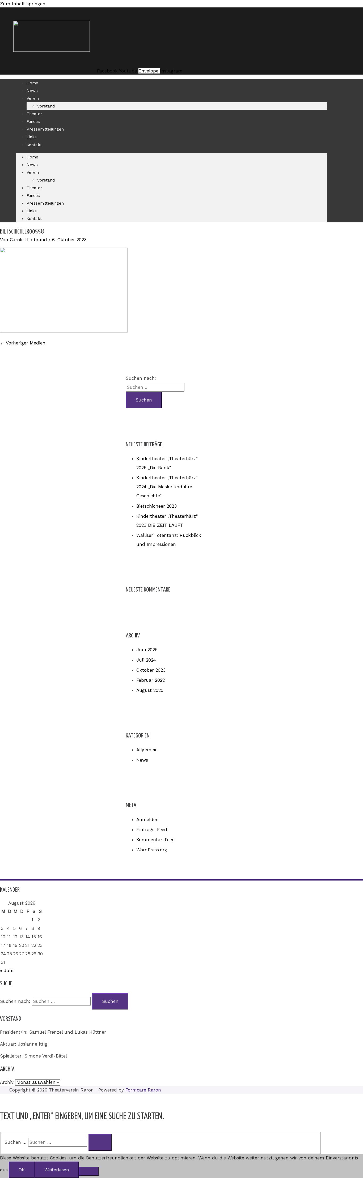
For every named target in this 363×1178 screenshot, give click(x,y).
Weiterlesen (56, 1169)
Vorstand (46, 106)
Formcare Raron (143, 1090)
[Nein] (89, 1171)
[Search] (100, 1142)
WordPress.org (151, 849)
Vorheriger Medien (22, 343)
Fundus (33, 121)
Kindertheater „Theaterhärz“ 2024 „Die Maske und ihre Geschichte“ (167, 486)
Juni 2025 (147, 649)
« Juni (6, 970)
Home (32, 83)
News (32, 90)
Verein (33, 98)
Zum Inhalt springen (22, 3)
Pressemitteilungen (45, 129)
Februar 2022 (150, 680)
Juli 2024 (146, 660)
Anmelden (147, 819)
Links (32, 137)
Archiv (7, 1082)
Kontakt (34, 145)
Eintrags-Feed (151, 829)
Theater (34, 113)
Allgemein (147, 749)
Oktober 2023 (151, 670)
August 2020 (149, 690)
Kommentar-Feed (155, 839)
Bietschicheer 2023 (156, 506)
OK (22, 1169)
